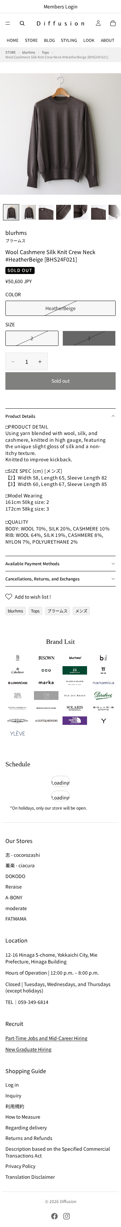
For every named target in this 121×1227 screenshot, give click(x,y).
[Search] (22, 23)
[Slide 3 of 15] (46, 212)
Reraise (13, 886)
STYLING (69, 40)
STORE (31, 40)
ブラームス (57, 611)
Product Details (20, 416)
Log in (12, 1084)
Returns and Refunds (28, 1138)
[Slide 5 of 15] (81, 212)
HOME (12, 40)
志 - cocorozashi (22, 854)
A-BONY (13, 897)
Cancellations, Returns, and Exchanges (42, 578)
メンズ (81, 611)
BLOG (49, 40)
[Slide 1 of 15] (11, 212)
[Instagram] (67, 1216)
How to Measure (22, 1116)
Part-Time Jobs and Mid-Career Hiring (46, 1037)
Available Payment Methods (32, 563)
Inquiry (13, 1095)
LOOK (88, 40)
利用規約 (14, 1105)
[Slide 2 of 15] (28, 212)
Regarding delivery (26, 1127)
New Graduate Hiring (28, 1049)
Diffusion (68, 1201)
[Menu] (7, 23)
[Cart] (113, 23)
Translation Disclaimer (30, 1176)
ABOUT (107, 40)
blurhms (16, 235)
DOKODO (15, 875)
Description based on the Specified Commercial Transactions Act (57, 1152)
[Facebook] (54, 1216)
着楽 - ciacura (20, 865)
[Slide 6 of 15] (98, 212)
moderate (16, 907)
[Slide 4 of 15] (63, 212)
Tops (35, 611)
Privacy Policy (20, 1166)
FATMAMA (16, 918)
